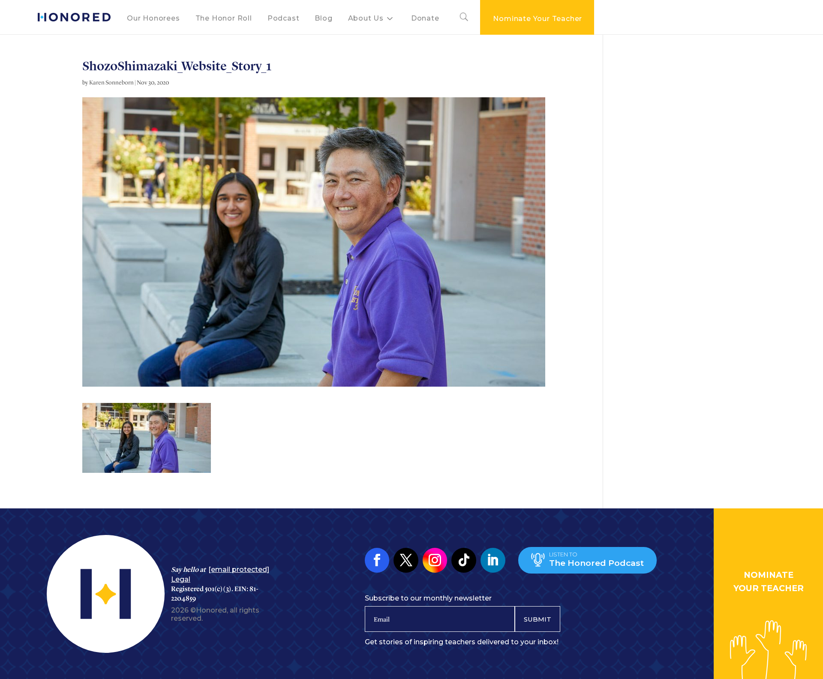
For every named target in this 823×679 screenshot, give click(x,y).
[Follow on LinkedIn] (493, 560)
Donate (425, 18)
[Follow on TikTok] (463, 560)
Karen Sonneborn (111, 82)
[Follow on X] (405, 560)
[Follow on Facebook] (377, 560)
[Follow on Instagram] (435, 560)
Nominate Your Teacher (537, 19)
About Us (366, 18)
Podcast (283, 18)
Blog (323, 18)
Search (460, 18)
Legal (180, 579)
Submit (537, 619)
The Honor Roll (223, 18)
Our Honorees (153, 18)
